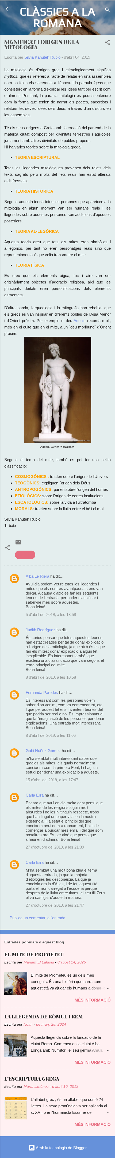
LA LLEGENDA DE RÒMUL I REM (43, 1016)
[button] (107, 43)
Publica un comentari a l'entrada (37, 918)
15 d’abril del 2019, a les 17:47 (52, 780)
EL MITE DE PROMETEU (34, 954)
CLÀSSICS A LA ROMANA (57, 17)
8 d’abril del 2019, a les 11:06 (51, 735)
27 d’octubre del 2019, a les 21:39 (55, 847)
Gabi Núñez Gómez (43, 750)
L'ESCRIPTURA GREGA (31, 1078)
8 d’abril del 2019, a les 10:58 (51, 677)
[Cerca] (107, 11)
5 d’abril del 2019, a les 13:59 (51, 614)
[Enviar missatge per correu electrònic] (18, 544)
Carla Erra (35, 795)
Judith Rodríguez (40, 629)
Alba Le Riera (37, 576)
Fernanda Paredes (42, 692)
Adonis (80, 320)
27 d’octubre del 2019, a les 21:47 (55, 905)
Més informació (93, 1000)
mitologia (25, 554)
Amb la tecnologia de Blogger (61, 1147)
